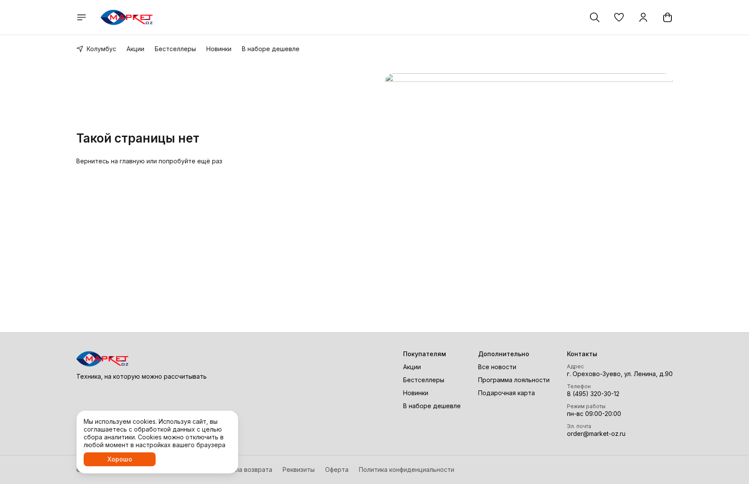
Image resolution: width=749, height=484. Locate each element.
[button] (619, 17)
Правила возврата (244, 469)
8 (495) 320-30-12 (593, 393)
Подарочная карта (506, 392)
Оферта (336, 469)
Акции (135, 48)
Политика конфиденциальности (406, 469)
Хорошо (119, 459)
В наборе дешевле (271, 48)
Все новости (497, 366)
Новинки (218, 48)
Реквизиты (299, 469)
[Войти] (643, 17)
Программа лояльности (514, 379)
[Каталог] (81, 17)
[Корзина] (667, 17)
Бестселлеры (175, 48)
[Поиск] (594, 17)
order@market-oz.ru (596, 433)
